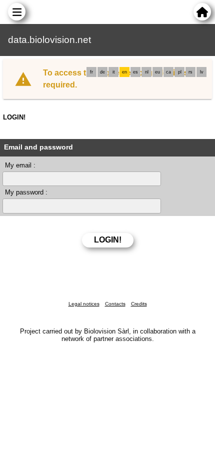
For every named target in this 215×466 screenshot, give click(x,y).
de (102, 72)
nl (146, 72)
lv (202, 72)
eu (157, 72)
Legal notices (84, 303)
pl (180, 72)
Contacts (115, 303)
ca (168, 72)
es (135, 72)
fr (91, 72)
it (113, 72)
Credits (139, 303)
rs (190, 72)
